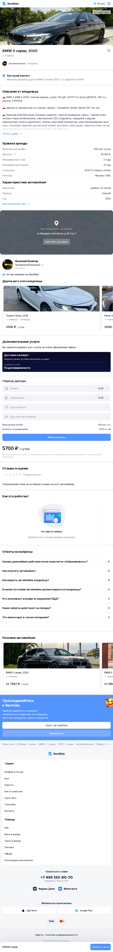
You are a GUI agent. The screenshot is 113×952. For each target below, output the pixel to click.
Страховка (10, 804)
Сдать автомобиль (56, 725)
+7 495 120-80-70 (56, 877)
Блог (7, 778)
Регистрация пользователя (19, 860)
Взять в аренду (12, 834)
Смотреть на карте (56, 241)
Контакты (9, 811)
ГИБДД (8, 854)
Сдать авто (10, 798)
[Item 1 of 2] (56, 27)
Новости (9, 785)
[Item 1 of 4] (52, 298)
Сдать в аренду (13, 841)
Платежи (9, 847)
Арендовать (56, 733)
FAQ (7, 828)
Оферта (39, 935)
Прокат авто (8, 744)
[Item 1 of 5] (52, 655)
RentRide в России (14, 772)
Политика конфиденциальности (61, 935)
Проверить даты (100, 947)
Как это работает (14, 791)
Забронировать (56, 437)
